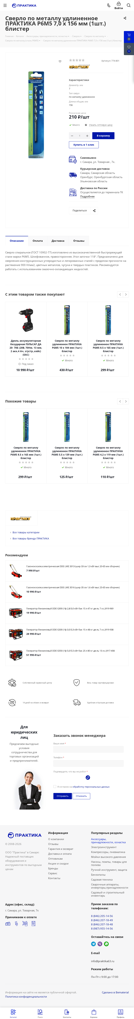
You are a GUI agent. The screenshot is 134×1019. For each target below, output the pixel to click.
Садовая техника (102, 879)
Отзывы (53, 844)
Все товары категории (26, 532)
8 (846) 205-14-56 (102, 916)
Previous (120, 295)
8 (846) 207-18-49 (102, 920)
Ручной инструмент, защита (109, 869)
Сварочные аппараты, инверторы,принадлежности (109, 886)
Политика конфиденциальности (26, 996)
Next (126, 295)
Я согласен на (83, 786)
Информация (58, 833)
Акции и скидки (58, 863)
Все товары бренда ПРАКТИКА (31, 538)
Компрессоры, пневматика (108, 852)
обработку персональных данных (91, 786)
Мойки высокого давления (108, 857)
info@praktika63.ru (102, 961)
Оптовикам (55, 858)
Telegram (93, 944)
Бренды (53, 868)
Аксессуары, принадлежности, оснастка (108, 840)
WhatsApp (106, 944)
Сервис (52, 873)
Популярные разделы (107, 833)
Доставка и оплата (60, 853)
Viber (100, 944)
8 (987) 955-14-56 (102, 928)
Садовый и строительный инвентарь (107, 894)
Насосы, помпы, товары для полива (109, 863)
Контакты (54, 878)
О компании (56, 839)
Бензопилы (98, 874)
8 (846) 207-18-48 (102, 924)
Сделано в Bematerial (115, 992)
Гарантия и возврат (60, 849)
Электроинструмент (104, 847)
